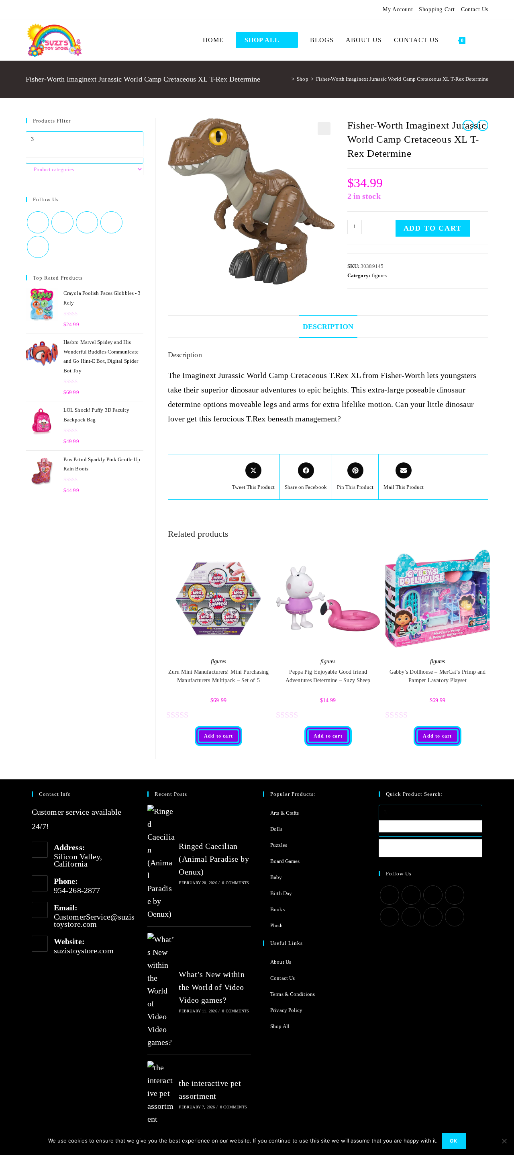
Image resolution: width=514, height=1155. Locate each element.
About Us (280, 962)
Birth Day (281, 893)
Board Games (285, 861)
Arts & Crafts (284, 813)
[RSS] (96, 10)
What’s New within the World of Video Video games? (212, 987)
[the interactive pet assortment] (161, 1093)
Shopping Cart (437, 9)
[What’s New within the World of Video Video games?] (161, 991)
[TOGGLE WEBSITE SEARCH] (479, 40)
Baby (276, 877)
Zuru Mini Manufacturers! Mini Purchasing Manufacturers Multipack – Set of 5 (218, 676)
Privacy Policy (286, 1010)
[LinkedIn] (454, 895)
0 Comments (235, 883)
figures (379, 275)
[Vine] (86, 10)
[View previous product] (468, 125)
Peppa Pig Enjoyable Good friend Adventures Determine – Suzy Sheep (328, 676)
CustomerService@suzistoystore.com (94, 920)
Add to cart (433, 228)
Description (328, 327)
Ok (453, 1141)
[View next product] (482, 125)
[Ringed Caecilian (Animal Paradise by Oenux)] (161, 862)
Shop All (280, 1026)
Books (277, 909)
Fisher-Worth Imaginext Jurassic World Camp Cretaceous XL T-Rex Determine (402, 79)
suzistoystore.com (84, 950)
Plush (276, 925)
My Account (398, 9)
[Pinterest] (47, 10)
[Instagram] (57, 10)
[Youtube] (77, 10)
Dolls (276, 829)
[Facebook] (38, 10)
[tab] (328, 326)
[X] (29, 10)
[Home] (287, 79)
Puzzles (278, 845)
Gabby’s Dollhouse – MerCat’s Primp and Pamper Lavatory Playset (438, 676)
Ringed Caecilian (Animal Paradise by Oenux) (214, 859)
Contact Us (474, 9)
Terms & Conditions (292, 994)
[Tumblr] (66, 10)
